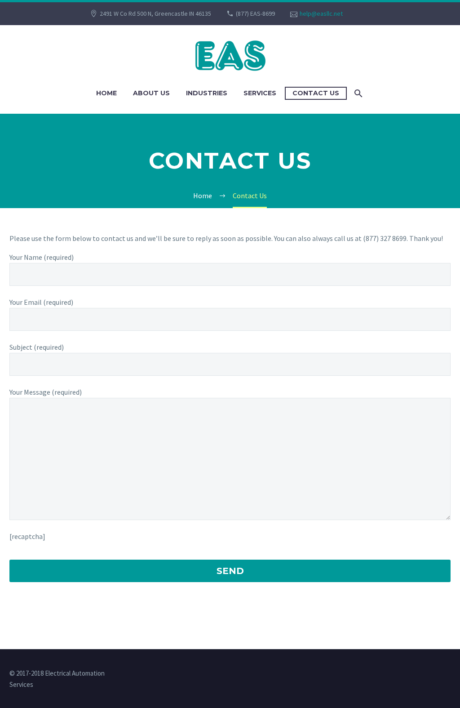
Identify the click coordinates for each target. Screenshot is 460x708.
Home (106, 93)
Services (259, 93)
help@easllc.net (321, 13)
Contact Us (315, 93)
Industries (206, 93)
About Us (151, 93)
